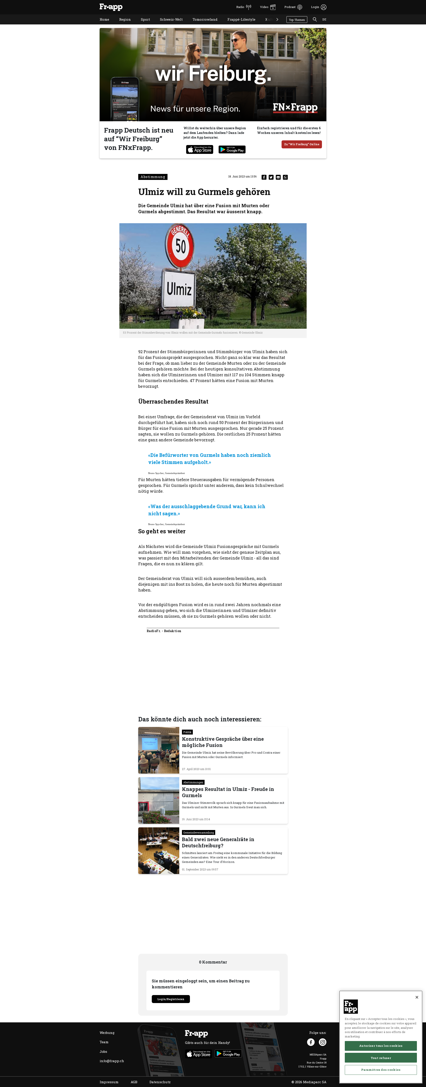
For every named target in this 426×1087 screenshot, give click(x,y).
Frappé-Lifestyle (238, 25)
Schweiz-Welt (168, 25)
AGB (134, 1082)
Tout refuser (381, 1058)
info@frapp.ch (112, 1061)
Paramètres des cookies (380, 1070)
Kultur (267, 25)
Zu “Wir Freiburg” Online (301, 144)
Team (104, 1042)
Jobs (103, 1051)
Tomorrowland (201, 25)
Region (122, 25)
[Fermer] (417, 997)
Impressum (109, 1082)
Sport (142, 25)
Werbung (107, 1032)
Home (101, 25)
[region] (380, 1037)
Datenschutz (160, 1082)
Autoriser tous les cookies (380, 1046)
